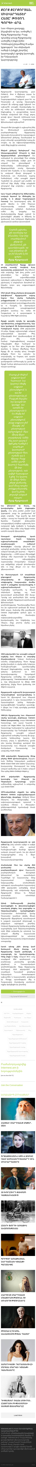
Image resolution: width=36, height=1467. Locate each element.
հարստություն (8, 1030)
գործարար (17, 1017)
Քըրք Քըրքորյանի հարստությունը (17, 1051)
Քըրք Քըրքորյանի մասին (17, 1055)
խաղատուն (24, 1022)
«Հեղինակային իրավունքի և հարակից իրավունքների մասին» (17, 1434)
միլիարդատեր (20, 1030)
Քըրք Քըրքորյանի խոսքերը (17, 1043)
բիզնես (28, 1013)
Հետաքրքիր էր (19, 991)
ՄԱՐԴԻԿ (6, 1013)
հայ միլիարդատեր (25, 1026)
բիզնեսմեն (7, 1017)
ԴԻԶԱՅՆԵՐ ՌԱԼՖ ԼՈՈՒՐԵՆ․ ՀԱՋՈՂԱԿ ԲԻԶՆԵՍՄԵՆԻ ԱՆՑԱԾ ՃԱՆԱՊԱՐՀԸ (16, 1403)
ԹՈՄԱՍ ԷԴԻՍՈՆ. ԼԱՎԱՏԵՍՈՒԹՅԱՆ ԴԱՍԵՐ (15, 1332)
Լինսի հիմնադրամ (12, 1022)
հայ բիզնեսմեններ (10, 1026)
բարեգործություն (17, 1013)
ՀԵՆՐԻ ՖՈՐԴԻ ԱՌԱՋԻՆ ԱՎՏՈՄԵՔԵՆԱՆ (14, 1227)
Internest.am (6, 1428)
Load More (18, 1415)
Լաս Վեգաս (27, 1017)
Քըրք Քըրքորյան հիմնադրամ (18, 1039)
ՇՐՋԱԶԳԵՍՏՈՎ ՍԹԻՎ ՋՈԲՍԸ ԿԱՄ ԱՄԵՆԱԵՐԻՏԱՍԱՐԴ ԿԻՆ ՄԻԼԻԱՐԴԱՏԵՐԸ (17, 1159)
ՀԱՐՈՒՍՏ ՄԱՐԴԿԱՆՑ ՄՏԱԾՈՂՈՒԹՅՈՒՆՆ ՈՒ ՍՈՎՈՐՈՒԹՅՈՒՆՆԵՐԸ (13, 1298)
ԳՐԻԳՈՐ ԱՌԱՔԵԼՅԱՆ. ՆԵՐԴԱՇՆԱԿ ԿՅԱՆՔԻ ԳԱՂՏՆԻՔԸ (13, 1261)
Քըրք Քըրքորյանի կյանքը (17, 1047)
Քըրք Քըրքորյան (17, 1034)
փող (29, 1030)
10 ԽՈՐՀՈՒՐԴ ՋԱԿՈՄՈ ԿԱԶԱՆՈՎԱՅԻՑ (13, 1193)
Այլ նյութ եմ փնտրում (18, 996)
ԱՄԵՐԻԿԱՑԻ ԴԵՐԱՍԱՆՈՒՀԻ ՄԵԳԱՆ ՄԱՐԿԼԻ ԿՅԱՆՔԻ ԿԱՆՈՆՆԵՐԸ (17, 1367)
